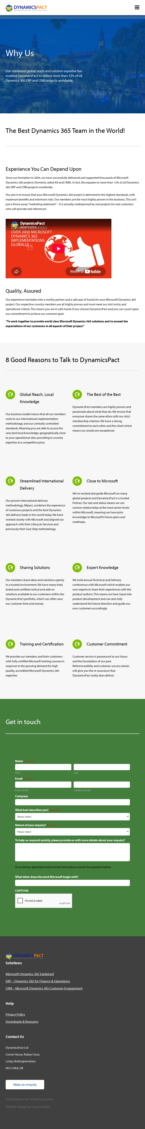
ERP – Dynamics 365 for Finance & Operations (38, 981)
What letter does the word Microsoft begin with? (46, 876)
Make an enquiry (25, 1084)
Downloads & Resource (22, 1021)
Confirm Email (82, 790)
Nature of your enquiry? (36, 824)
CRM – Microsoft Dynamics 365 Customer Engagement (44, 988)
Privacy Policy (15, 1014)
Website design (16, 1106)
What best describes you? (37, 809)
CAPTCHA (22, 890)
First (17, 772)
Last (76, 772)
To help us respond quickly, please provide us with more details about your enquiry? (70, 840)
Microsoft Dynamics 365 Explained (30, 974)
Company (21, 796)
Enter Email (22, 790)
